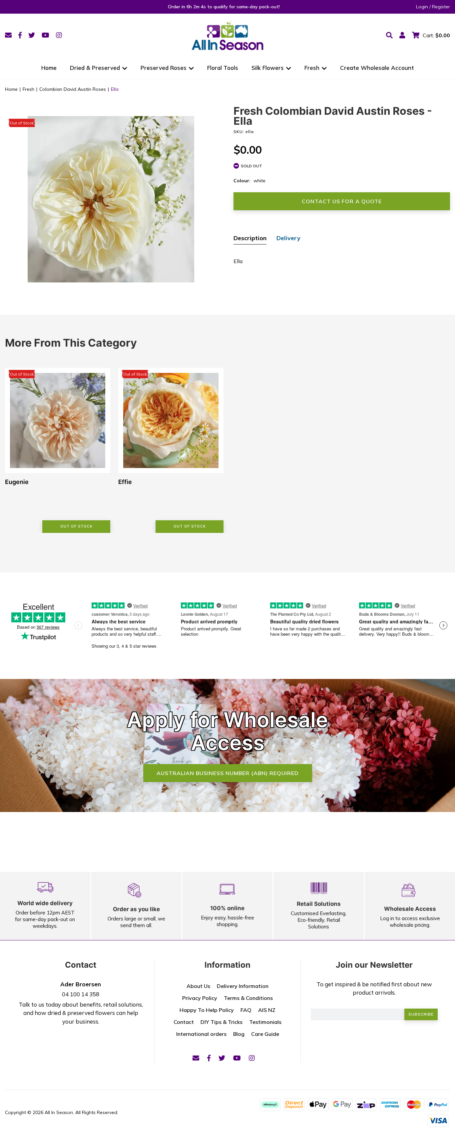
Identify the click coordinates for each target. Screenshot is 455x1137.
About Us (198, 986)
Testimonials (265, 1022)
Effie (125, 481)
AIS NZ (266, 1010)
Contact (184, 1022)
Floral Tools (222, 67)
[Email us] (8, 35)
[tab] (249, 239)
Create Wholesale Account (377, 67)
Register (441, 7)
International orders (201, 1034)
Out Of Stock (76, 526)
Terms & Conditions (248, 998)
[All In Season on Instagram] (59, 35)
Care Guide (265, 1034)
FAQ (245, 1010)
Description (249, 238)
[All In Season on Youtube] (45, 35)
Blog (238, 1034)
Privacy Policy (199, 998)
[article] (57, 450)
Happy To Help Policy (207, 1010)
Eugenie (17, 481)
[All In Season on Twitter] (31, 35)
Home (49, 67)
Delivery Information (242, 986)
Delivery (288, 238)
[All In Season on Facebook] (20, 35)
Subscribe (421, 1014)
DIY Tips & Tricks (221, 1022)
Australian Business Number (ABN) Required (228, 773)
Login (422, 7)
